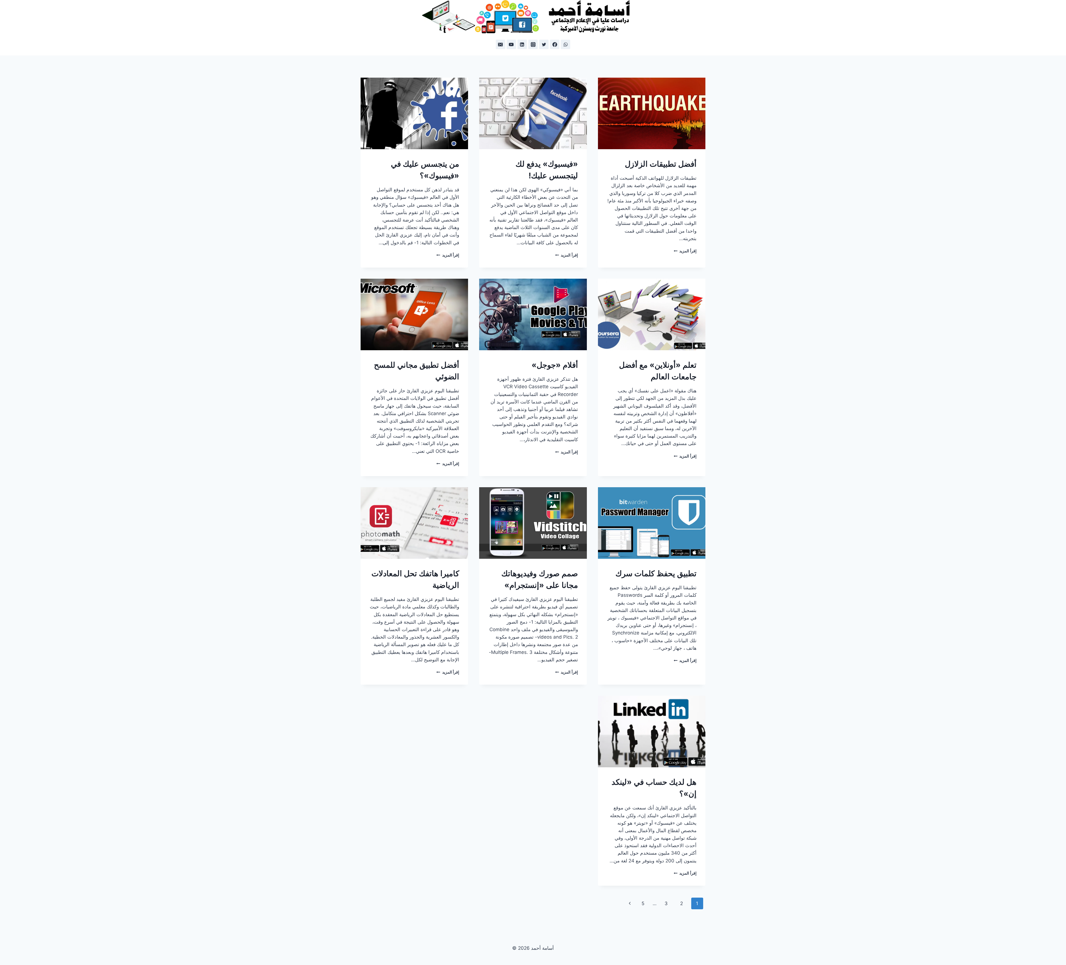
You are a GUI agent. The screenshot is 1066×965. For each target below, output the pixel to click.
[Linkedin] (522, 44)
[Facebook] (554, 44)
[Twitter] (544, 44)
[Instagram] (533, 44)
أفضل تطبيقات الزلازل (661, 164)
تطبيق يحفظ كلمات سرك (656, 573)
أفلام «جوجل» (555, 365)
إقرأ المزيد (685, 251)
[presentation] (651, 113)
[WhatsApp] (565, 44)
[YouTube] (511, 44)
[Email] (500, 44)
